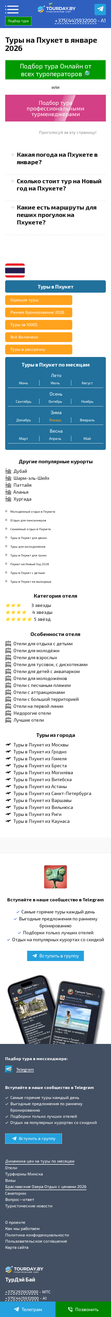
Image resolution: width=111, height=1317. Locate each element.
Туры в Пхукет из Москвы (40, 744)
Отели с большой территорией (46, 699)
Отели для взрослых (35, 657)
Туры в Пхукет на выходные (30, 581)
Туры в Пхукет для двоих (28, 537)
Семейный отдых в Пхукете (30, 529)
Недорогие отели (32, 713)
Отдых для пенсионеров (28, 520)
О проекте (15, 1222)
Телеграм (32, 1309)
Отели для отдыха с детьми (43, 643)
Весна (56, 431)
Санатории (15, 1193)
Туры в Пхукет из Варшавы (42, 800)
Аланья (20, 492)
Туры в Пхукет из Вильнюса (43, 807)
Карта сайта (16, 1247)
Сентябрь (23, 401)
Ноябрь (87, 401)
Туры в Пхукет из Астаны (40, 786)
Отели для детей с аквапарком (46, 671)
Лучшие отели (28, 720)
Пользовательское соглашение (36, 1240)
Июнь (23, 383)
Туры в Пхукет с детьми (27, 572)
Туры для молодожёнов (27, 546)
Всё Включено (24, 336)
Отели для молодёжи (36, 650)
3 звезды (41, 605)
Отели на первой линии (38, 706)
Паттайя (22, 485)
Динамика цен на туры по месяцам (39, 1160)
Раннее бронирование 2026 (37, 312)
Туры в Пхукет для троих (28, 555)
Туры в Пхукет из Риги (37, 814)
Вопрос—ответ (19, 1199)
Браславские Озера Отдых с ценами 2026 (45, 1186)
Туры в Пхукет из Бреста (40, 765)
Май (87, 438)
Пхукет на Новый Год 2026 (29, 564)
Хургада (22, 499)
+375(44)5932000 (76, 20)
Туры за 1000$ (23, 324)
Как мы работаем (22, 1228)
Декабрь (23, 420)
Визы (10, 1180)
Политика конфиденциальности (37, 1234)
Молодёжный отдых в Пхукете (32, 511)
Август (87, 383)
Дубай (20, 471)
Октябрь (55, 401)
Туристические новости (28, 1205)
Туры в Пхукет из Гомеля (40, 758)
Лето (56, 375)
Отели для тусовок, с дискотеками (50, 664)
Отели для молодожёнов (40, 678)
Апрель (55, 438)
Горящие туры (24, 299)
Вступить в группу (59, 955)
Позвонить (87, 1309)
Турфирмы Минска (24, 1173)
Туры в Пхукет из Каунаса (41, 821)
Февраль (87, 420)
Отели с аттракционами (39, 692)
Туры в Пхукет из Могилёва (43, 772)
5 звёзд (42, 619)
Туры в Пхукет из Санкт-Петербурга (52, 793)
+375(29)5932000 (21, 1291)
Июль (55, 383)
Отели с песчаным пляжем (42, 685)
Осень (56, 394)
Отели (11, 1167)
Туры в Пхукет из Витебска (42, 779)
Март (23, 438)
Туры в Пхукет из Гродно (40, 751)
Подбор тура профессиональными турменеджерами (55, 108)
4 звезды (42, 612)
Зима (56, 412)
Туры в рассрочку (27, 349)
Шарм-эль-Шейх (31, 478)
